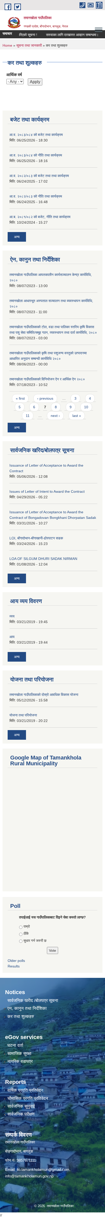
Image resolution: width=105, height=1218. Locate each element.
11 (28, 416)
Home (7, 45)
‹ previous (45, 398)
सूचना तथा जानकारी (29, 45)
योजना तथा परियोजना (23, 715)
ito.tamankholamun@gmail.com (43, 1169)
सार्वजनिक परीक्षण (20, 1114)
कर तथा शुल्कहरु (20, 1016)
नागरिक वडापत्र (20, 1061)
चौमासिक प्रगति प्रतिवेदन (27, 1098)
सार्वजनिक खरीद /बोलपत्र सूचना (32, 1000)
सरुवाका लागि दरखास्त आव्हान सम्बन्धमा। (66, 35)
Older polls (16, 961)
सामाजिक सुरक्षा (19, 1053)
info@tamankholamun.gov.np (29, 1176)
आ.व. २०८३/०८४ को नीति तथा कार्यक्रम (35, 155)
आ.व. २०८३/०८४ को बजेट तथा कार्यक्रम (36, 135)
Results (14, 966)
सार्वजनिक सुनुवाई (21, 1106)
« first (20, 398)
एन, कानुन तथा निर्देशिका (27, 1008)
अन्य (17, 237)
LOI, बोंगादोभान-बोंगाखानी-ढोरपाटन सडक (36, 538)
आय (12, 637)
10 (86, 407)
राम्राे (26, 926)
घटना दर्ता (15, 1045)
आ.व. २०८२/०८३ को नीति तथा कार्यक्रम (35, 196)
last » (76, 416)
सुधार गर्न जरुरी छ (34, 941)
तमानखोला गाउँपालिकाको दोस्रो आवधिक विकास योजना (43, 695)
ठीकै (26, 933)
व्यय (12, 616)
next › (55, 416)
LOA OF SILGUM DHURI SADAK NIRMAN (43, 559)
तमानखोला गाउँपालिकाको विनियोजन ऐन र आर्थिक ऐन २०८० (47, 379)
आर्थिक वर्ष (14, 75)
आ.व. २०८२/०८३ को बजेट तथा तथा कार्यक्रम (39, 176)
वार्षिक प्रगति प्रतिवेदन (25, 1090)
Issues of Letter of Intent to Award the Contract (47, 491)
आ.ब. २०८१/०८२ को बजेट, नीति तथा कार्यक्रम (39, 217)
